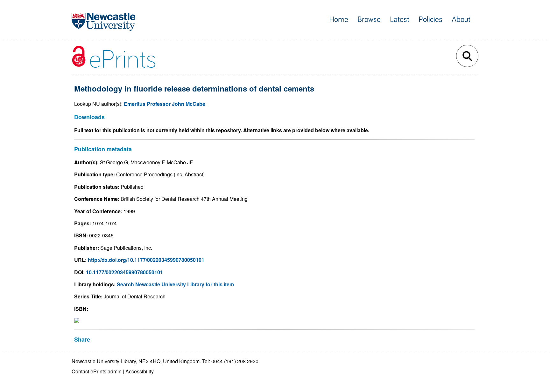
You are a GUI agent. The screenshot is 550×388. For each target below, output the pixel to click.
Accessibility (139, 371)
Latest (399, 20)
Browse (369, 20)
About (461, 20)
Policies (430, 20)
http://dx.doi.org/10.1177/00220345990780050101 (146, 259)
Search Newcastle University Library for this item (175, 284)
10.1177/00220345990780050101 (124, 272)
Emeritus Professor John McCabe (164, 103)
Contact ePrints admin (97, 371)
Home (338, 20)
